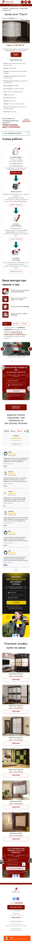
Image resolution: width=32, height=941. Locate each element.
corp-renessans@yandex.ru (16, 910)
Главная (5, 8)
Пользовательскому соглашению (15, 608)
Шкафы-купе (14, 8)
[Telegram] (14, 635)
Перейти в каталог (16, 271)
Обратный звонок (16, 907)
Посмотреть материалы (16, 407)
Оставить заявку (16, 172)
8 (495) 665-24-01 (16, 163)
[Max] (17, 635)
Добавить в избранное (16, 921)
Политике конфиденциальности (17, 394)
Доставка (16, 323)
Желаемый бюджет (17, 385)
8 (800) (16, 903)
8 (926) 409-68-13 (17, 166)
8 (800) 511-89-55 (17, 161)
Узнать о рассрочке (16, 239)
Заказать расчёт (16, 55)
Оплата (24, 323)
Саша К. (10, 491)
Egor (9, 550)
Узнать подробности (26, 120)
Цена (5, 323)
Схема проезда (16, 917)
